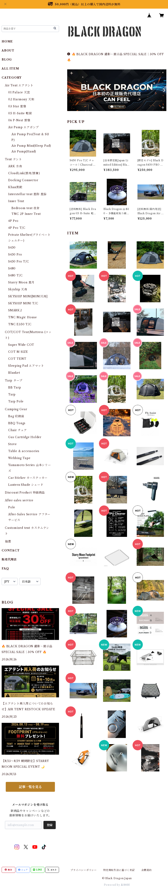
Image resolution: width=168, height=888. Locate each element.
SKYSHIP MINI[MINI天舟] (28, 296)
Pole (11, 507)
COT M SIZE (18, 352)
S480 (12, 268)
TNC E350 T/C (20, 324)
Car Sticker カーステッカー (28, 478)
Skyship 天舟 (17, 289)
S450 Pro (15, 254)
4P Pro (13, 221)
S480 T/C (15, 275)
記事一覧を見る (30, 787)
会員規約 (146, 870)
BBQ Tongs (16, 423)
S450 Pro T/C (18, 261)
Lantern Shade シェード (25, 485)
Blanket (14, 373)
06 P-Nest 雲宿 (19, 120)
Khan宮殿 (15, 187)
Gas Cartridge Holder (24, 437)
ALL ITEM (10, 68)
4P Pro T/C (16, 228)
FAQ (5, 568)
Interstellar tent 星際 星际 (27, 194)
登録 (49, 825)
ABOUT (8, 50)
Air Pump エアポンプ (23, 127)
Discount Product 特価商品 (25, 492)
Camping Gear (16, 409)
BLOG (7, 59)
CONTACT (11, 550)
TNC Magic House (22, 317)
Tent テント (13, 159)
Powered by (112, 884)
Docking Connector (23, 180)
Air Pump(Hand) (23, 151)
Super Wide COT (21, 345)
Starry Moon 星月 (21, 282)
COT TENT (17, 359)
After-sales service (19, 500)
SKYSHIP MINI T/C (23, 303)
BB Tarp (14, 387)
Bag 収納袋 (16, 416)
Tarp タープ (13, 380)
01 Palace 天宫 (19, 92)
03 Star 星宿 (17, 106)
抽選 (8, 541)
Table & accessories (23, 451)
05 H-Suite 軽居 (20, 113)
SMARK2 (15, 310)
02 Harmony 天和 (21, 99)
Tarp (12, 394)
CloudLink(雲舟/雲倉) (24, 173)
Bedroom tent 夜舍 (25, 208)
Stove (12, 444)
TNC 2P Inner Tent (26, 214)
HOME (7, 41)
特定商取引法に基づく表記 (119, 870)
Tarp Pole (16, 401)
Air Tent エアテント (19, 85)
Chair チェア (17, 430)
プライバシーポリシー (83, 870)
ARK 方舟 (15, 166)
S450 (12, 247)
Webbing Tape (19, 458)
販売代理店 (9, 559)
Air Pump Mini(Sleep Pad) (31, 146)
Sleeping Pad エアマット (26, 366)
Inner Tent (16, 201)
